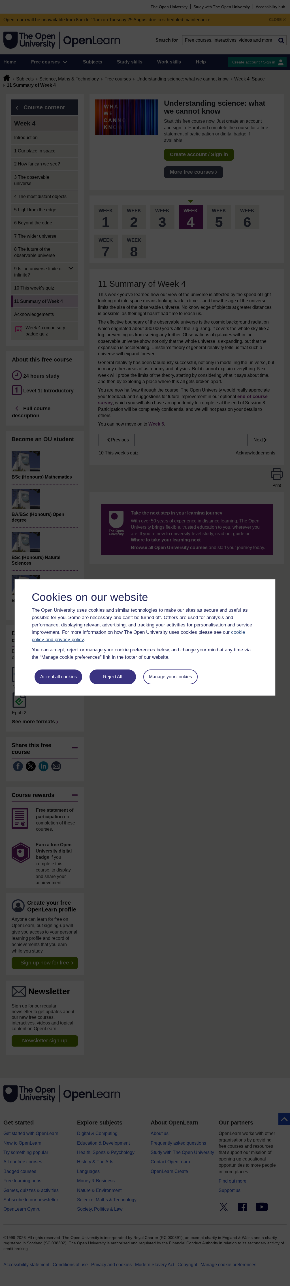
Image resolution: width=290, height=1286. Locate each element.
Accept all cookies (58, 676)
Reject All (112, 676)
